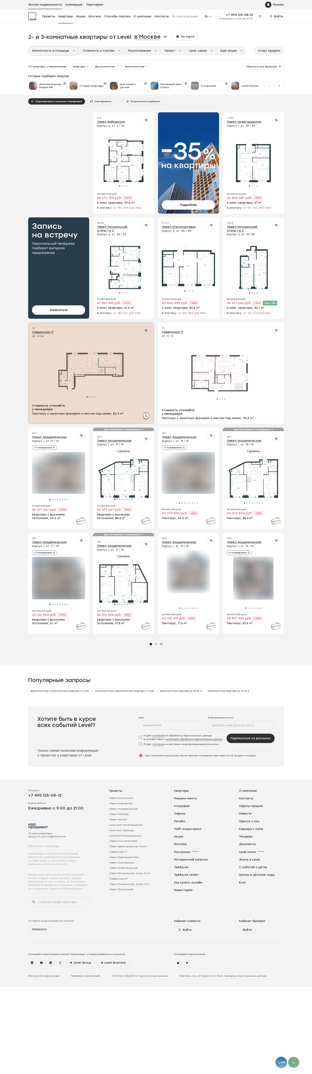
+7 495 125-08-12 (239, 15)
